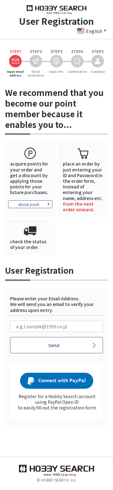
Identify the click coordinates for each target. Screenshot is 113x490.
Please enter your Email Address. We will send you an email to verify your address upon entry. (52, 304)
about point (28, 204)
